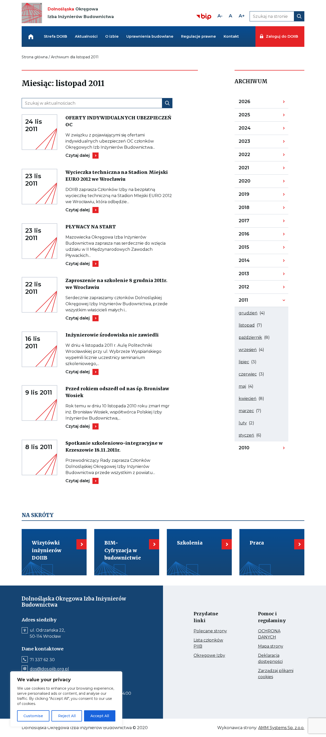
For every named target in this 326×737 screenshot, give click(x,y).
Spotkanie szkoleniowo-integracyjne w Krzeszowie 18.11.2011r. (114, 446)
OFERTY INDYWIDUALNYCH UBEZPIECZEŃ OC (118, 121)
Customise (33, 716)
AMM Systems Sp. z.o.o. (281, 728)
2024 (251, 129)
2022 (251, 155)
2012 (251, 288)
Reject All (67, 716)
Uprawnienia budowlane (149, 36)
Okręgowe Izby (212, 655)
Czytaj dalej (82, 155)
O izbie (112, 36)
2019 (251, 195)
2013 (251, 275)
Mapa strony (276, 646)
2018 (251, 208)
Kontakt (231, 36)
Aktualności (86, 36)
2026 (251, 102)
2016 (251, 235)
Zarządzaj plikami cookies (275, 674)
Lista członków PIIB (208, 643)
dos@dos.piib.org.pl (49, 669)
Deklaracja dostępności (276, 659)
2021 (251, 169)
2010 (251, 448)
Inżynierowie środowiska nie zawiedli (118, 334)
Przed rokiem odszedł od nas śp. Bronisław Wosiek (117, 392)
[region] (66, 699)
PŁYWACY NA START (102, 226)
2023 (251, 142)
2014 (251, 261)
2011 (251, 301)
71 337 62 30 (42, 660)
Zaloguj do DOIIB (282, 36)
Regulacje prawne (198, 36)
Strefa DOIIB (55, 36)
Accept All (99, 716)
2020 (251, 182)
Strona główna (35, 57)
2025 (251, 116)
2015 (251, 248)
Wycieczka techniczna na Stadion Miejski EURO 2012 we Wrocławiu (116, 176)
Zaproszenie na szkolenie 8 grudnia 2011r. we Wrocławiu (116, 284)
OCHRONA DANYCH (276, 634)
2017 (251, 222)
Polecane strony (212, 631)
